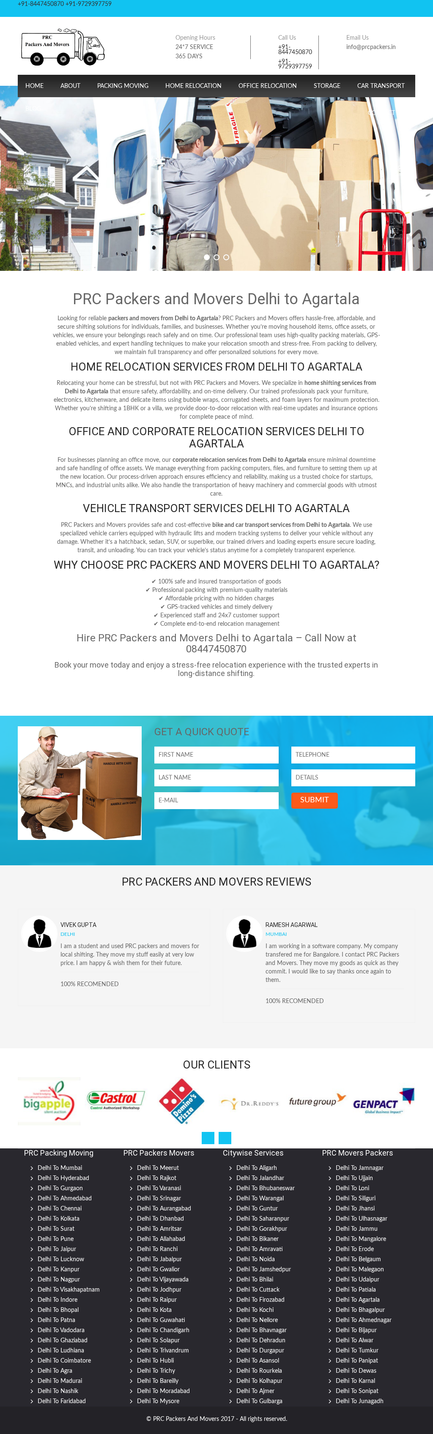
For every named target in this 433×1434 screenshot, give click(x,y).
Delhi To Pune (56, 1239)
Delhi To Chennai (60, 1209)
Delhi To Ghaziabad (63, 1341)
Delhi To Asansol (257, 1361)
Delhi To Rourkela (259, 1371)
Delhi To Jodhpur (159, 1290)
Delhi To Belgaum (358, 1259)
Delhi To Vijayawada (163, 1280)
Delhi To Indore (57, 1300)
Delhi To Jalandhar (260, 1178)
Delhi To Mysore (158, 1401)
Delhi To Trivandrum (163, 1351)
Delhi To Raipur (157, 1300)
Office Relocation (267, 86)
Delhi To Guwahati (161, 1320)
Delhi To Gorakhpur (261, 1229)
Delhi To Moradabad (163, 1391)
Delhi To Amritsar (159, 1229)
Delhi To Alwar (354, 1341)
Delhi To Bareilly (157, 1381)
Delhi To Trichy (156, 1371)
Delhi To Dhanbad (160, 1219)
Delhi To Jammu (357, 1229)
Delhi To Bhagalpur (360, 1310)
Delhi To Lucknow (61, 1259)
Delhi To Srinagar (159, 1199)
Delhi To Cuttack (258, 1290)
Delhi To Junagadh (360, 1401)
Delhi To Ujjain (354, 1178)
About (70, 86)
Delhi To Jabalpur (159, 1259)
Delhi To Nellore (257, 1320)
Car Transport (381, 86)
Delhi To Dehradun (260, 1341)
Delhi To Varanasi (159, 1188)
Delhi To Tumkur (357, 1351)
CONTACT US (386, 113)
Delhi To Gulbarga (259, 1401)
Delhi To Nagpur (59, 1280)
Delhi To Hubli (155, 1361)
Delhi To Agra (55, 1371)
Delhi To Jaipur (57, 1249)
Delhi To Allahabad (161, 1239)
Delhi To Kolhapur (259, 1381)
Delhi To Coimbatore (64, 1361)
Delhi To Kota (154, 1310)
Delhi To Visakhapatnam (69, 1290)
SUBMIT (314, 800)
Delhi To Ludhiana (61, 1351)
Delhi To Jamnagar (360, 1168)
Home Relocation (193, 86)
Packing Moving (122, 86)
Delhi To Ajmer (255, 1391)
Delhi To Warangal (260, 1199)
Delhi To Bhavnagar (261, 1330)
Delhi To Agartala (358, 1300)
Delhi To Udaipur (357, 1280)
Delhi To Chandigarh (163, 1330)
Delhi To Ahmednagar (364, 1320)
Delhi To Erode (355, 1249)
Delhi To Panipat (357, 1361)
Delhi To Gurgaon (60, 1188)
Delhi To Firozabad (260, 1300)
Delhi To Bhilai (254, 1280)
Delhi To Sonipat (357, 1391)
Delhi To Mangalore (361, 1239)
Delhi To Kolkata (58, 1219)
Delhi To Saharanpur (262, 1219)
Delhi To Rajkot (156, 1178)
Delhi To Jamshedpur (263, 1270)
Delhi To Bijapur (356, 1330)
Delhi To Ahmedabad (65, 1199)
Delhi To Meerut (158, 1168)
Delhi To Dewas (356, 1371)
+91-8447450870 (295, 49)
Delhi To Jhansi (355, 1209)
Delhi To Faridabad (62, 1401)
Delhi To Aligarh (256, 1168)
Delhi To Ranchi (157, 1249)
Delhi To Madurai (60, 1381)
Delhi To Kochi (255, 1310)
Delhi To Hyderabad (63, 1178)
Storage (327, 86)
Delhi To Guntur (257, 1209)
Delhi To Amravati (259, 1249)
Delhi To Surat (56, 1229)
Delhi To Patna (56, 1320)
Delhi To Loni (352, 1188)
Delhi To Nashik (58, 1391)
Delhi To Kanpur (58, 1270)
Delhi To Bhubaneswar (265, 1188)
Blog (33, 109)
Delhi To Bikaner (257, 1239)
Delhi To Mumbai (60, 1168)
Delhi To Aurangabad (164, 1209)
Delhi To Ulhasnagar (361, 1219)
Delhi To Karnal (355, 1381)
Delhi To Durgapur (260, 1351)
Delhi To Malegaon (360, 1270)
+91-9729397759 (295, 64)
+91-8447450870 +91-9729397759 (65, 4)
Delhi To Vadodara (61, 1330)
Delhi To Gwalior (158, 1270)
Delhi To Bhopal (58, 1310)
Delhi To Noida (255, 1259)
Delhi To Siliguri (355, 1199)
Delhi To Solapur (158, 1341)
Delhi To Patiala (356, 1290)
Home (34, 86)
